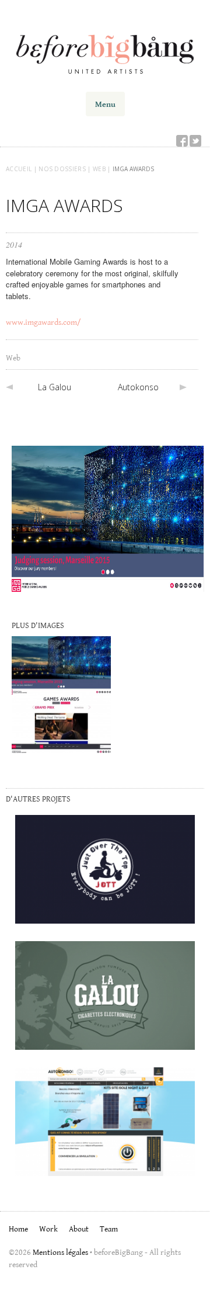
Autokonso (138, 387)
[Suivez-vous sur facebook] (182, 139)
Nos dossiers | (65, 169)
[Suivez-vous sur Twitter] (195, 139)
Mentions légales (60, 1252)
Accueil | (22, 169)
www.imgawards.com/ (43, 322)
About (79, 1228)
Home (18, 1228)
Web (13, 357)
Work (48, 1228)
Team (109, 1228)
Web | (103, 169)
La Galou (54, 387)
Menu (105, 104)
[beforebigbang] (105, 51)
